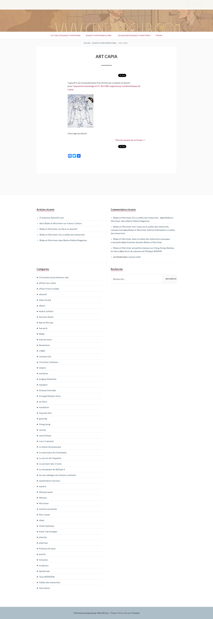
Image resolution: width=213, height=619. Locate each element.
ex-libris (43, 401)
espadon (43, 384)
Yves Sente (44, 588)
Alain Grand (45, 300)
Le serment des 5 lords (50, 463)
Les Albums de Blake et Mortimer (134, 35)
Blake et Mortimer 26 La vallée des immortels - (136, 217)
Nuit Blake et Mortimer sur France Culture (60, 223)
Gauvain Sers (45, 413)
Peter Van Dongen (48, 531)
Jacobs (42, 430)
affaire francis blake (49, 288)
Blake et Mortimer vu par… (99, 35)
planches (43, 542)
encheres (43, 373)
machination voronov (49, 480)
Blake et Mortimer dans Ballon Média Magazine (63, 240)
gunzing (43, 418)
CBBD (42, 350)
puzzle (42, 554)
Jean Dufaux (45, 435)
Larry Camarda (46, 441)
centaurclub (45, 356)
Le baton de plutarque (50, 446)
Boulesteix (44, 345)
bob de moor (45, 339)
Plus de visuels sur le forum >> (130, 140)
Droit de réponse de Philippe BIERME (143, 251)
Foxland (135, 613)
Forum (159, 35)
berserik (43, 328)
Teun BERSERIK (47, 576)
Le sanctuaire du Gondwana (52, 452)
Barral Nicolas (46, 322)
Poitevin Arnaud (47, 548)
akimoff (43, 294)
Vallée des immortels (49, 582)
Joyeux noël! (134, 257)
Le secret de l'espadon (50, 458)
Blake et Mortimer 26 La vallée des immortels (62, 234)
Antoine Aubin (46, 317)
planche (43, 537)
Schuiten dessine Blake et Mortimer (144, 242)
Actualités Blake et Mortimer (65, 35)
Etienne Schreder (47, 390)
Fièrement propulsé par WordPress (91, 613)
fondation (44, 407)
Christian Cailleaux (48, 362)
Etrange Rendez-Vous (50, 396)
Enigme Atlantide (47, 379)
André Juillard (46, 311)
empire (42, 367)
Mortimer (44, 503)
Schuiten (43, 559)
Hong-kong (44, 424)
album (42, 305)
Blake (42, 333)
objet (41, 520)
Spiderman (44, 571)
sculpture (43, 565)
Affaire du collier (47, 283)
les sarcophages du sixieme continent (57, 475)
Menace (43, 497)
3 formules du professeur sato (54, 277)
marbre (42, 486)
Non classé (44, 514)
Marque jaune (46, 492)
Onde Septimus (46, 526)
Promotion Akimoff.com (51, 217)
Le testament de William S (52, 469)
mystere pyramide (48, 509)
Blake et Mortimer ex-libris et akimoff (58, 229)
